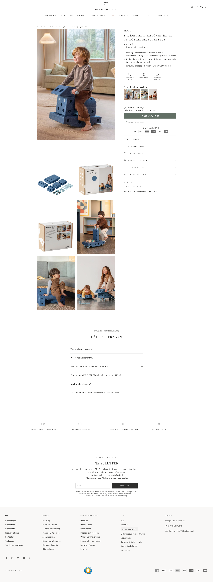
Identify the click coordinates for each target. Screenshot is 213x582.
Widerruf (124, 525)
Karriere (83, 549)
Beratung (148, 15)
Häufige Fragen (48, 549)
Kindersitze (82, 15)
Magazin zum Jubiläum (89, 533)
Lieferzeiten (133, 110)
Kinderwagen (50, 15)
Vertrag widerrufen (129, 529)
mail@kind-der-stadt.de (175, 521)
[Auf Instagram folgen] (12, 558)
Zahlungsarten (48, 537)
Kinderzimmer (67, 15)
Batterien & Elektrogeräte (131, 542)
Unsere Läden (162, 15)
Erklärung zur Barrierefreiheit (133, 534)
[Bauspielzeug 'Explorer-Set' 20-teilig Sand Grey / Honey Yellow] (136, 94)
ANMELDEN (188, 572)
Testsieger (9, 541)
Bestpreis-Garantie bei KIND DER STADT (140, 191)
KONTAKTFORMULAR (173, 526)
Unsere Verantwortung (90, 537)
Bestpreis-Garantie (50, 545)
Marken (136, 15)
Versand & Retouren (51, 533)
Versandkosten (142, 47)
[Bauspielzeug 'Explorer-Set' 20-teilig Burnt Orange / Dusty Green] (153, 94)
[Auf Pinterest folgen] (18, 558)
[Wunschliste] (201, 7)
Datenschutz (126, 538)
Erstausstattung (99, 15)
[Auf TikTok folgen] (29, 558)
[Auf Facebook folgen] (6, 558)
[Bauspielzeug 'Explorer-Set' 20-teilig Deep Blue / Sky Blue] (128, 94)
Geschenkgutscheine (14, 545)
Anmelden (124, 486)
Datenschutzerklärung (120, 495)
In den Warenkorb (150, 116)
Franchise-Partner (88, 545)
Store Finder (85, 529)
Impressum (125, 550)
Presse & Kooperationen (90, 541)
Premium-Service (49, 525)
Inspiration (123, 15)
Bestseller (9, 537)
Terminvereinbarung (51, 529)
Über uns (84, 521)
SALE (112, 15)
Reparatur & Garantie (51, 541)
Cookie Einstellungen (129, 546)
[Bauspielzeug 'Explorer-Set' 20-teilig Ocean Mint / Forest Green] (145, 94)
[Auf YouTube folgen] (24, 558)
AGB (122, 521)
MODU (127, 30)
